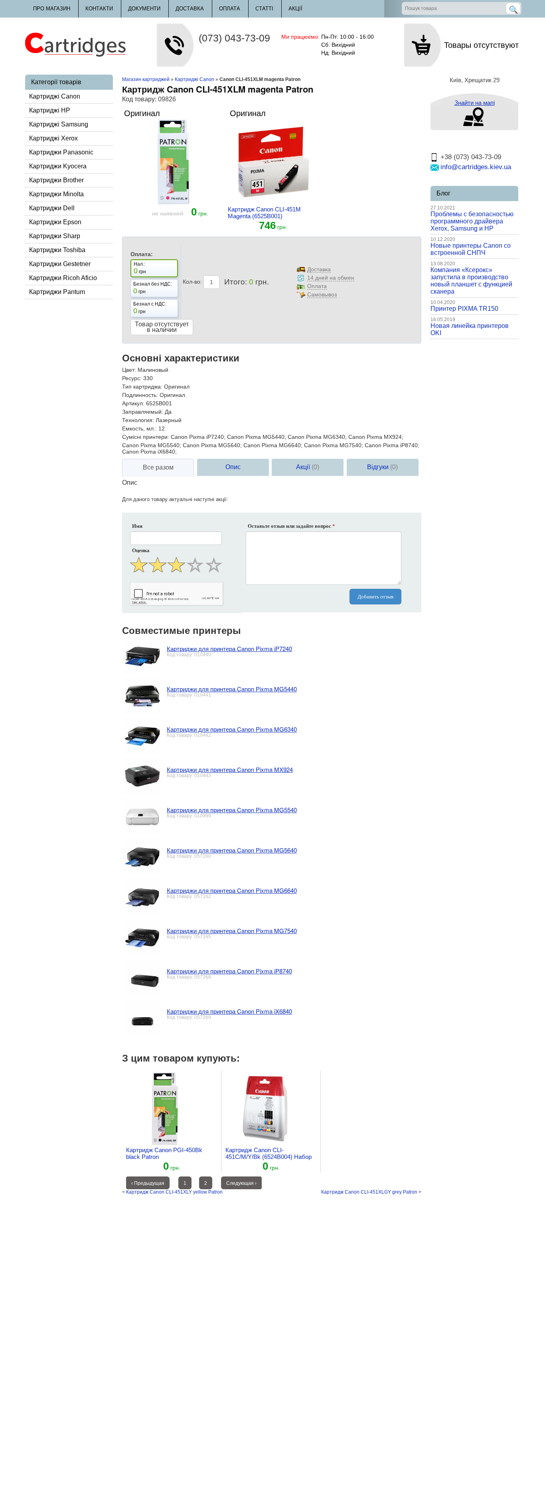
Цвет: (129, 370)
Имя (137, 526)
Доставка (190, 9)
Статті (264, 9)
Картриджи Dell (52, 208)
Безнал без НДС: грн (152, 288)
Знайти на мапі (474, 102)
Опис (233, 467)
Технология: (138, 420)
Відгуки (382, 467)
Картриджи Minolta (56, 194)
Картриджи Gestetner (60, 264)
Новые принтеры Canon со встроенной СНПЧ (470, 249)
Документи (144, 9)
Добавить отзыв (375, 597)
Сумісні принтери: (145, 437)
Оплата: (141, 254)
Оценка (141, 550)
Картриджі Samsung (58, 124)
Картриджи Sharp (54, 236)
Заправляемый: (142, 412)
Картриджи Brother (56, 180)
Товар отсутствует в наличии (162, 327)
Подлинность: (140, 395)
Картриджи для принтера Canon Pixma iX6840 (229, 1011)
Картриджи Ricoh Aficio (63, 277)
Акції (295, 9)
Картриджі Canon (54, 96)
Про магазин (51, 9)
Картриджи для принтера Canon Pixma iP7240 (229, 648)
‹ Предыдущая (147, 1183)
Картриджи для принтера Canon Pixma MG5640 (232, 850)
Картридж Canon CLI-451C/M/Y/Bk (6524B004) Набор (268, 1153)
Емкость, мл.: (139, 428)
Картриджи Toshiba (57, 250)
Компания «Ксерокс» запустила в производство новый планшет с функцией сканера (471, 280)
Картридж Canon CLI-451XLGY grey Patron (369, 1192)
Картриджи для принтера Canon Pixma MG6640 (232, 890)
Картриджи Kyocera (58, 166)
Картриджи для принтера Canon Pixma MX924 (230, 769)
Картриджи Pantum (57, 291)
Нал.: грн (140, 268)
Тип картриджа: (142, 386)
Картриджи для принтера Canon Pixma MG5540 (232, 809)
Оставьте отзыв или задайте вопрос (291, 526)
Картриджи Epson (55, 222)
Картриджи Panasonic (61, 152)
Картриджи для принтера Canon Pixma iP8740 (229, 971)
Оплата (229, 9)
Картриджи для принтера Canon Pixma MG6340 (232, 729)
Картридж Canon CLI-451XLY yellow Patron (174, 1192)
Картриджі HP (49, 110)
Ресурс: (132, 378)
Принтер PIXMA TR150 (464, 308)
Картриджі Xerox (53, 138)
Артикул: (133, 403)
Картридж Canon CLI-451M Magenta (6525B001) (264, 212)
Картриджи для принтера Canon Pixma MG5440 (232, 689)
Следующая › (241, 1183)
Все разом (158, 467)
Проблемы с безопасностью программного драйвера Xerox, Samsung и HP (471, 221)
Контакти (99, 9)
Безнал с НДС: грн (149, 308)
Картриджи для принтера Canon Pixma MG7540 (232, 930)
